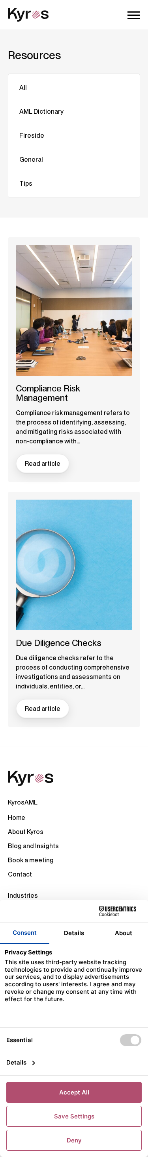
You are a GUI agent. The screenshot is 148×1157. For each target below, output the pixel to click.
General (31, 159)
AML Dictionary (41, 111)
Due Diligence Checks (58, 643)
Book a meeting (31, 860)
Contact (20, 874)
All (23, 87)
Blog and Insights (33, 846)
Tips (25, 183)
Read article (42, 463)
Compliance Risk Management (48, 393)
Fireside (31, 135)
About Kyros (25, 832)
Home (16, 817)
